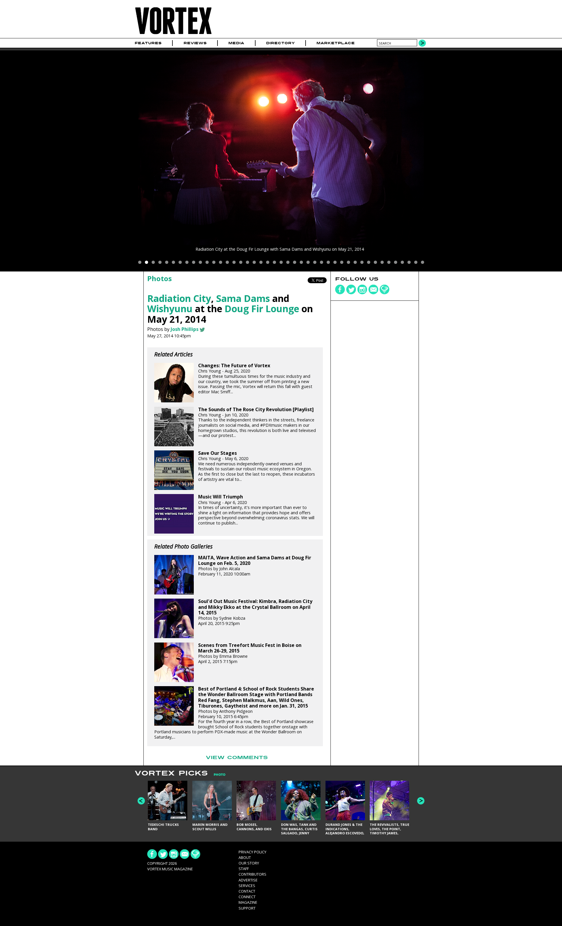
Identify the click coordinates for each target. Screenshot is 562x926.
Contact (247, 891)
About (245, 857)
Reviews (195, 43)
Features (148, 43)
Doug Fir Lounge (262, 308)
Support (247, 908)
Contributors (252, 874)
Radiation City (179, 298)
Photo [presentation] (219, 774)
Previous (141, 800)
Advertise (248, 880)
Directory (280, 43)
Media (236, 43)
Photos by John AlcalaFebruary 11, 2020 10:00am (254, 566)
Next (420, 800)
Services (247, 885)
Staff (244, 868)
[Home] (173, 34)
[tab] (216, 774)
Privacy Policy (252, 852)
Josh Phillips (184, 329)
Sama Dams (243, 298)
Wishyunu (170, 308)
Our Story (249, 863)
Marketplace (335, 43)
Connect (247, 896)
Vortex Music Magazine (170, 869)
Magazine (248, 902)
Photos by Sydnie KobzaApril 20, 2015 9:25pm (255, 612)
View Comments (237, 757)
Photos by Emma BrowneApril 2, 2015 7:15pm (249, 653)
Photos (159, 278)
